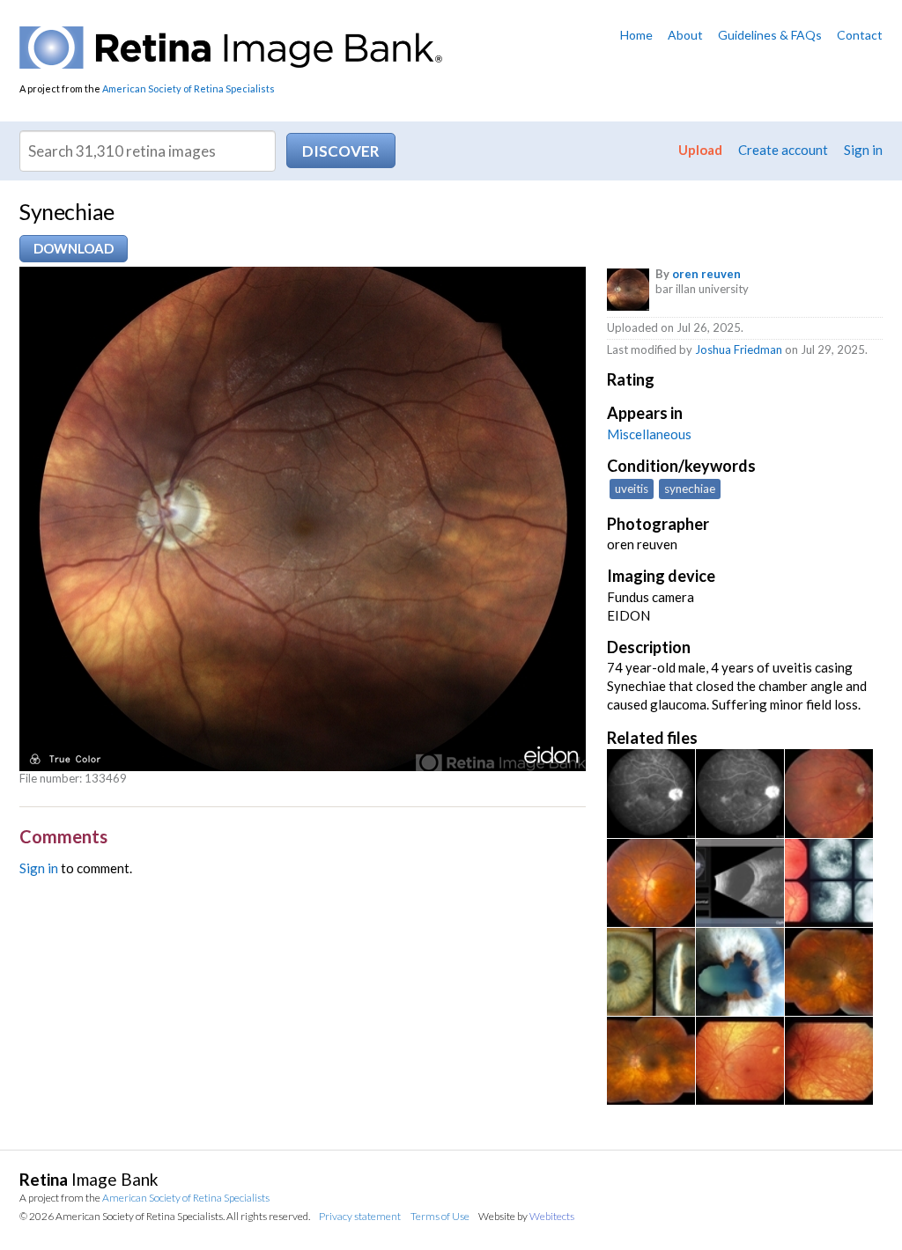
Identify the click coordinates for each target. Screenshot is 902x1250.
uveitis (631, 489)
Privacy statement (360, 1216)
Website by (526, 1216)
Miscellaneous (649, 434)
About (685, 34)
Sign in (863, 150)
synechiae (689, 489)
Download (73, 248)
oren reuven (706, 274)
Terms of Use (439, 1216)
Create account (783, 150)
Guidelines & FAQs (770, 34)
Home (636, 34)
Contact (860, 34)
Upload (700, 150)
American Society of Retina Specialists (188, 88)
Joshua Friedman (738, 349)
